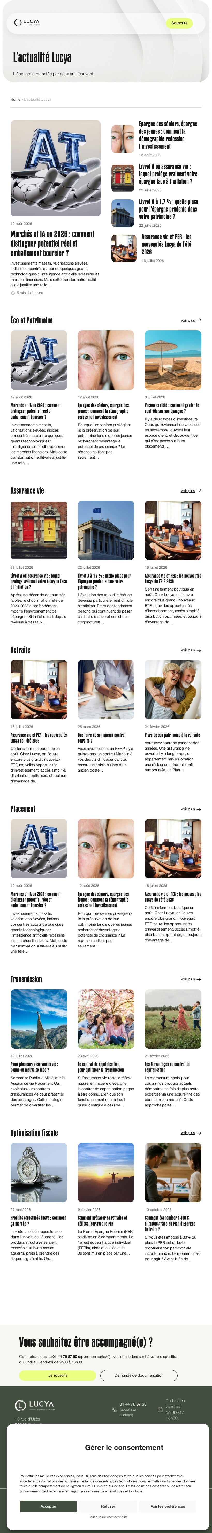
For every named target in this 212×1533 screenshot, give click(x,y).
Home (15, 99)
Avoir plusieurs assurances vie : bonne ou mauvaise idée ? (34, 1067)
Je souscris (57, 1375)
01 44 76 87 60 (133, 1404)
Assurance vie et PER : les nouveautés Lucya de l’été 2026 (167, 244)
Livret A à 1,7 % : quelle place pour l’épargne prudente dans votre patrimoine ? (168, 209)
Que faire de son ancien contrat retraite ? (102, 737)
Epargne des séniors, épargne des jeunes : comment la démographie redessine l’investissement (168, 135)
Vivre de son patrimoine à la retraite (172, 735)
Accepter (48, 1506)
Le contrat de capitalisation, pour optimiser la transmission (101, 1067)
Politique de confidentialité (107, 1517)
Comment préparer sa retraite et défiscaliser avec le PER (102, 1220)
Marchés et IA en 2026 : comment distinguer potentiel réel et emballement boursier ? (52, 244)
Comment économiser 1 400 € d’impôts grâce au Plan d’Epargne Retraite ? (170, 1223)
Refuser (108, 1506)
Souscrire (179, 23)
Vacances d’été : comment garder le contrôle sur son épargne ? (172, 408)
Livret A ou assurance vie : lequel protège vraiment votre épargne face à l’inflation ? (168, 174)
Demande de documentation (139, 1375)
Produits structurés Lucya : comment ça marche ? (38, 1220)
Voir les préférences (168, 1506)
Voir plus (188, 320)
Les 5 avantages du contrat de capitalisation (167, 1067)
